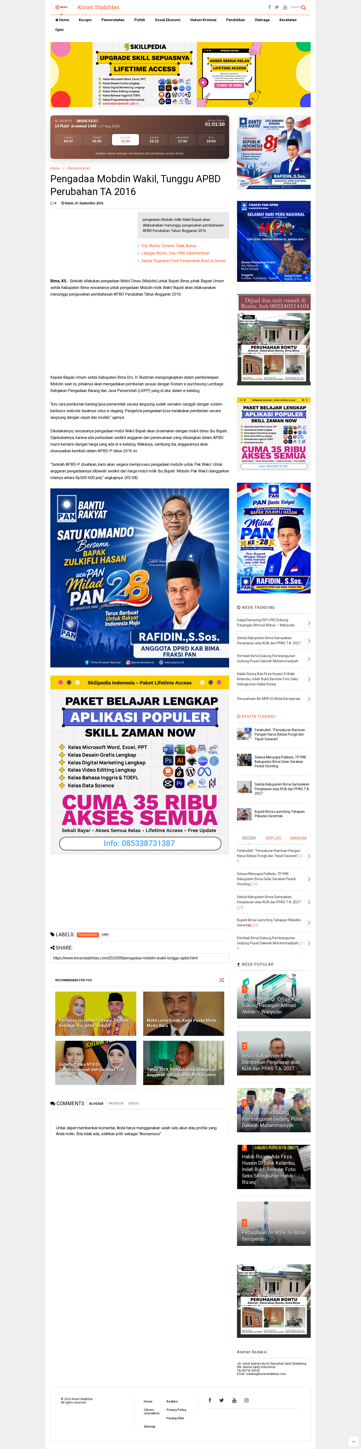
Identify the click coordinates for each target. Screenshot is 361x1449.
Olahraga (262, 20)
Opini (59, 30)
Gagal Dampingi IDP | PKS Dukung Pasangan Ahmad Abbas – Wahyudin (270, 1005)
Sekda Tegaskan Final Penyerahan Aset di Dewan (183, 260)
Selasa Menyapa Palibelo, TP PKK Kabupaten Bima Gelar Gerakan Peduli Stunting (280, 761)
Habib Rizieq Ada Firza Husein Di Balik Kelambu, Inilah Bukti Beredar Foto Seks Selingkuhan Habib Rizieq (269, 1169)
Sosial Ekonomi (167, 20)
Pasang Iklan (175, 1418)
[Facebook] (269, 7)
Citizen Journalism (151, 1411)
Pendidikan (235, 20)
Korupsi (85, 20)
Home (63, 20)
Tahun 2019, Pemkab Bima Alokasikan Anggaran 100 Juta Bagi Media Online (182, 1072)
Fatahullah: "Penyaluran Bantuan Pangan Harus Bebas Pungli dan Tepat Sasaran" (280, 734)
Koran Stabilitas (98, 7)
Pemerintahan (113, 20)
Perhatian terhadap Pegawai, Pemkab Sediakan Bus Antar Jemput (94, 1023)
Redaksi (172, 1401)
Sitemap (149, 1426)
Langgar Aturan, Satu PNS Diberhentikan (175, 253)
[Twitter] (277, 7)
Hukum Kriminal (203, 20)
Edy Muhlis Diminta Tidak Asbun (168, 245)
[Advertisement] (87, 242)
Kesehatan (288, 20)
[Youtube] (285, 7)
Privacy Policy (176, 1410)
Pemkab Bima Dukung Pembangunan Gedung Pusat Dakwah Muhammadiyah (272, 1119)
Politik (139, 20)
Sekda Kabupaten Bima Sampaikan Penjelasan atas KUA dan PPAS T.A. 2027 (282, 788)
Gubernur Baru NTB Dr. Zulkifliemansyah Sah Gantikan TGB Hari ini (91, 1069)
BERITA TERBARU (258, 716)
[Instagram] (246, 1400)
